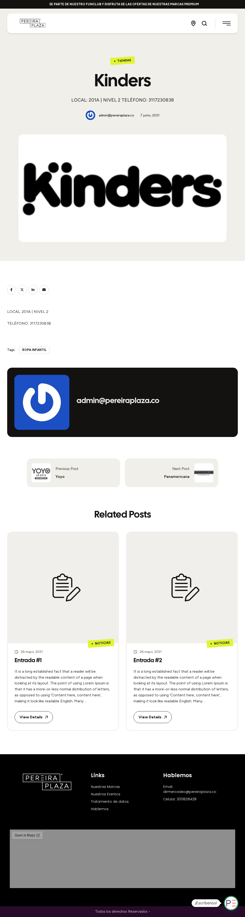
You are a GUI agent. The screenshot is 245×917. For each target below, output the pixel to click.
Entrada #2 (148, 660)
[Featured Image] (63, 587)
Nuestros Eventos (105, 794)
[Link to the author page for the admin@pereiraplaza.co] (90, 115)
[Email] (44, 290)
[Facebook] (11, 290)
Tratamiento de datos (110, 801)
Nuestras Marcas (105, 786)
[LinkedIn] (33, 290)
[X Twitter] (22, 290)
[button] (193, 23)
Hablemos (100, 809)
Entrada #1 (28, 660)
